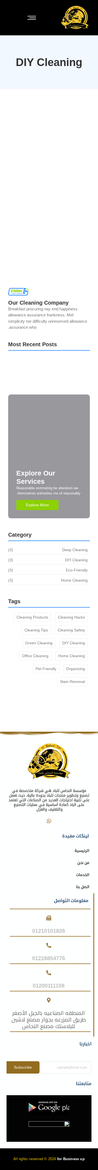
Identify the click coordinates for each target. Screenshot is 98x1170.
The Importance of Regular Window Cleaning (42, 111)
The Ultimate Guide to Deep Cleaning (48, 386)
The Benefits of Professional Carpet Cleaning (45, 228)
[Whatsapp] (49, 821)
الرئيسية (82, 850)
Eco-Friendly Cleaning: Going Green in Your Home (46, 170)
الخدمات (82, 875)
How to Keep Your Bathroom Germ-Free (46, 364)
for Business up (71, 1159)
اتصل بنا (82, 887)
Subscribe (23, 1067)
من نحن (83, 862)
